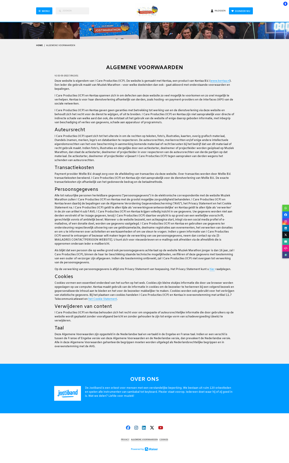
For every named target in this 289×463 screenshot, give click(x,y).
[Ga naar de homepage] (148, 10)
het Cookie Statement (102, 299)
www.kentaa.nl (220, 81)
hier (212, 269)
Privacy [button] (125, 439)
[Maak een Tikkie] (285, 255)
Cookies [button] (163, 439)
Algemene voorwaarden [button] (144, 439)
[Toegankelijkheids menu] (285, 4)
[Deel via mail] (285, 241)
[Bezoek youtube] (160, 428)
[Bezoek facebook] (128, 428)
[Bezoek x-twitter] (152, 428)
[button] (285, 208)
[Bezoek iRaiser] (144, 449)
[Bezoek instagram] (136, 428)
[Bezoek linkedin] (144, 428)
